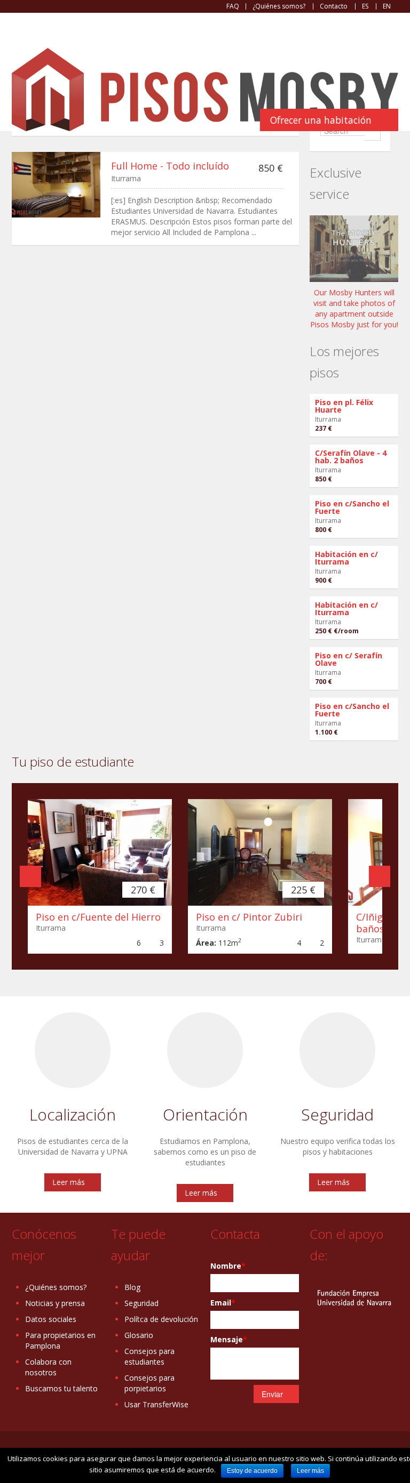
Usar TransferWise (156, 1404)
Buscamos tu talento (61, 1388)
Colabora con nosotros (48, 1367)
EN (387, 6)
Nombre (228, 1266)
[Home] (205, 89)
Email (222, 1302)
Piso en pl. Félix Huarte (344, 406)
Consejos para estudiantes (149, 1356)
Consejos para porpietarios (149, 1383)
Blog (132, 1287)
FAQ (232, 6)
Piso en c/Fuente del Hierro (98, 916)
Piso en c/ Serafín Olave (348, 659)
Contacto (334, 6)
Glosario (138, 1335)
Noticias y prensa (55, 1303)
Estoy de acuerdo (252, 1470)
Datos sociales (50, 1319)
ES (365, 6)
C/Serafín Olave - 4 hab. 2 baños (351, 456)
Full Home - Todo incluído (170, 165)
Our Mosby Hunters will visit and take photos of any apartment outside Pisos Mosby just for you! (354, 308)
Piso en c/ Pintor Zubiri (249, 916)
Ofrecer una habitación (321, 120)
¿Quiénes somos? (279, 6)
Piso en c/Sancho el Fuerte (352, 507)
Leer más (68, 1182)
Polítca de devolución (161, 1319)
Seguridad (141, 1303)
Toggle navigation (21, 38)
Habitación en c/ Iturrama (346, 558)
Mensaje (228, 1339)
